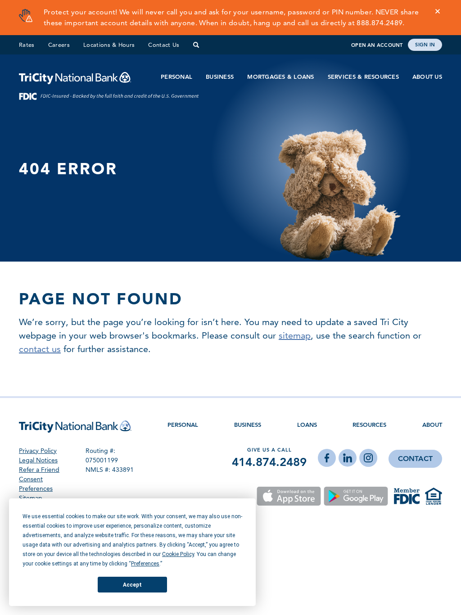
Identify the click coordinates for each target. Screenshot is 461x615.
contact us (40, 349)
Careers (59, 44)
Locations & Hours (109, 44)
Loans (307, 425)
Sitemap (30, 498)
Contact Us (163, 44)
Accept (132, 585)
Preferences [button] (145, 564)
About (432, 425)
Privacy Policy (38, 451)
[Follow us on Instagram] (368, 458)
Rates (27, 44)
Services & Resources (363, 77)
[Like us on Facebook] (327, 458)
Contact (415, 458)
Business (220, 77)
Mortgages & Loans (280, 77)
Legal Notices (38, 460)
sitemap (295, 335)
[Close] (437, 11)
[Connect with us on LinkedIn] (348, 458)
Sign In (425, 44)
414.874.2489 (269, 462)
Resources (369, 425)
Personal (176, 77)
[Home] (75, 77)
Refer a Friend (39, 470)
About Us (427, 77)
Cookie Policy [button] (178, 554)
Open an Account (376, 45)
